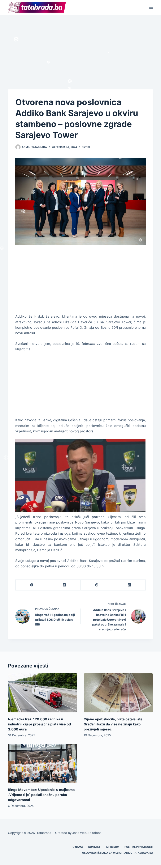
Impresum (112, 846)
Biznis (86, 147)
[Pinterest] (97, 585)
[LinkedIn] (129, 585)
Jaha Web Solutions (86, 833)
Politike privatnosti (139, 846)
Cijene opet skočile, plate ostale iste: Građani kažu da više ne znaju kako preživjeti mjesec (114, 724)
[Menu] (151, 7)
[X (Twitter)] (64, 585)
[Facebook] (32, 585)
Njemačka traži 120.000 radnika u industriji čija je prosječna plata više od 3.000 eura (39, 724)
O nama (78, 846)
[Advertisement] (80, 45)
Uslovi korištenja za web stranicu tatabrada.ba (117, 852)
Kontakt (94, 846)
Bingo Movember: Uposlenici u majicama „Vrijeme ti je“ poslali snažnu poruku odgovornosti (41, 795)
